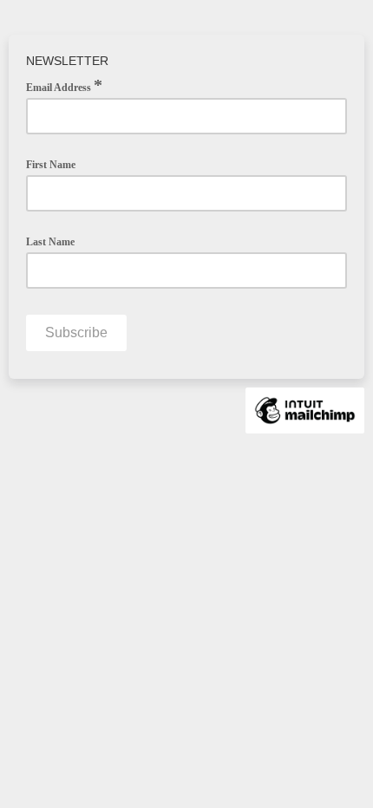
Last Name (50, 242)
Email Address (64, 85)
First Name (50, 165)
